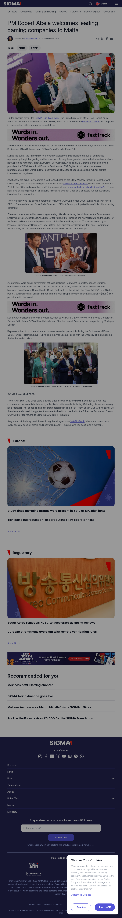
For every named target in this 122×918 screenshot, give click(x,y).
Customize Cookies (81, 894)
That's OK (105, 907)
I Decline (81, 907)
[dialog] (61, 459)
